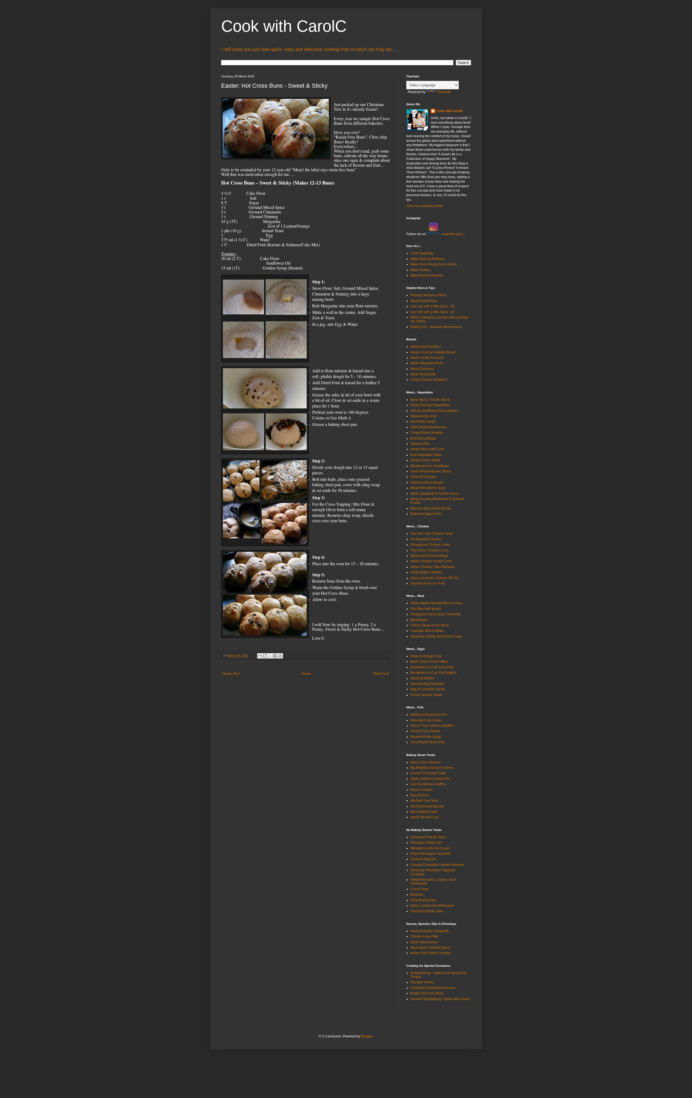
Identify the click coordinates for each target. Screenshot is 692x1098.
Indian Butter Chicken (426, 572)
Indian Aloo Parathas (425, 347)
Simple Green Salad (425, 460)
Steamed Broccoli (423, 416)
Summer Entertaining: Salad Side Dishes (440, 999)
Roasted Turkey (422, 982)
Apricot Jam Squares (425, 762)
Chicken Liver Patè (424, 936)
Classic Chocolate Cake (428, 773)
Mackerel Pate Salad (425, 737)
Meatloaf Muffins (422, 678)
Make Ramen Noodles (426, 275)
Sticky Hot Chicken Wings (429, 556)
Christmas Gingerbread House (432, 988)
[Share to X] (270, 656)
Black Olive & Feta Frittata (429, 661)
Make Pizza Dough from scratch (433, 264)
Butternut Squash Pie (425, 514)
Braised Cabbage (423, 438)
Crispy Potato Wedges (426, 433)
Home (306, 674)
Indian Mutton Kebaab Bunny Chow (436, 603)
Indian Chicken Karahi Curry (431, 561)
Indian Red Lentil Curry (427, 449)
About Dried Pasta (423, 301)
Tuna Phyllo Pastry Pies (427, 742)
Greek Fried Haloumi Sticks (430, 471)
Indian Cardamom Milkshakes (432, 906)
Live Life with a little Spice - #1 (432, 306)
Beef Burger (419, 620)
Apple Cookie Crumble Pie (430, 779)
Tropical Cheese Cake (426, 911)
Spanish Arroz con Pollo (427, 583)
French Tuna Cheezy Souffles (432, 726)
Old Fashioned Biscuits (427, 806)
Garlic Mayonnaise (424, 942)
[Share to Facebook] (275, 656)
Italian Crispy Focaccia (427, 358)
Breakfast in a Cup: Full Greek (432, 667)
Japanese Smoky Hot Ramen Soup (436, 636)
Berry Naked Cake (423, 812)
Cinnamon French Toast (427, 837)
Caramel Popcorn (423, 859)
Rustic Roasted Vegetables (430, 405)
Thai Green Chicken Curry (429, 550)
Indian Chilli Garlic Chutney (430, 953)
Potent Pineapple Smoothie (430, 854)
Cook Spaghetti (421, 253)
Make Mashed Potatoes (427, 259)
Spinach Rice (420, 444)
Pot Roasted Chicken (425, 539)
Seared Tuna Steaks (425, 731)
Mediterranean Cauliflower (430, 466)
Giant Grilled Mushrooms (428, 427)
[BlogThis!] (265, 656)
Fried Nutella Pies (423, 900)
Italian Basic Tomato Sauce (430, 400)
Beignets (416, 894)
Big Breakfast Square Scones (431, 768)
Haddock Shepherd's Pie (428, 714)
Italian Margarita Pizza (426, 363)
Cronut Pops (419, 889)
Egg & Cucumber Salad (427, 689)
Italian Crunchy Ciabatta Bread (432, 352)
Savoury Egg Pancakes (427, 684)
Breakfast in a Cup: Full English (433, 673)
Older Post (381, 674)
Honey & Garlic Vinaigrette (429, 931)
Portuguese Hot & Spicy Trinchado (435, 614)
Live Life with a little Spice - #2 (432, 312)
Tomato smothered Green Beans (434, 411)
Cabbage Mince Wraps (427, 631)
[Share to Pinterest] (280, 656)
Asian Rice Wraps (423, 477)
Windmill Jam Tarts (424, 801)
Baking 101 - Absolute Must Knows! (436, 327)
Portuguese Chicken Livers (430, 545)
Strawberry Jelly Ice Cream (430, 848)
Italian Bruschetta (423, 374)
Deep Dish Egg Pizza (426, 656)
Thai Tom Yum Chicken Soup (431, 533)
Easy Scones (420, 795)
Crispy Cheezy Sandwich (428, 380)
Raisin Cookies (421, 790)
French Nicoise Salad (426, 695)
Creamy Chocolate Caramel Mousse (437, 865)
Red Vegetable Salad (426, 455)
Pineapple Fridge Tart (426, 842)
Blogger (366, 1036)
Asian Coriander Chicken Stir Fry (434, 578)
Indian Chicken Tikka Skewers (432, 567)
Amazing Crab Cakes (426, 720)
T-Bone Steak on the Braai (429, 625)
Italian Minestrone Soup (427, 488)
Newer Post (230, 674)
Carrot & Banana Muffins (428, 784)
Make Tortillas (420, 270)
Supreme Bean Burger (426, 482)
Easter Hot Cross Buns (427, 993)
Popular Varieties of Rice (428, 295)
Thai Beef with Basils (425, 609)
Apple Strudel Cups (424, 817)
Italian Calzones (422, 369)
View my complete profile (424, 206)
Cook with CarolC (284, 26)
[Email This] (259, 656)
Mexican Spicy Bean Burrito (430, 508)
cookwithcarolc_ (453, 234)
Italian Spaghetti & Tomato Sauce (434, 493)
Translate (444, 92)
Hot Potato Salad (422, 421)
